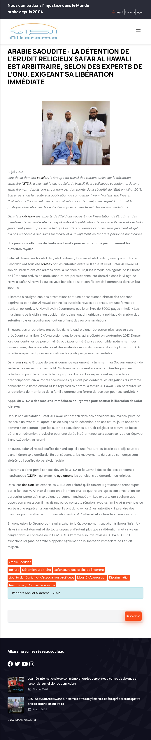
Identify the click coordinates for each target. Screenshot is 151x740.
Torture (13, 570)
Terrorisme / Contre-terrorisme (31, 585)
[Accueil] (35, 31)
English (119, 12)
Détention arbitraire (36, 570)
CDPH (32, 476)
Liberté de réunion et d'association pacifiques (41, 577)
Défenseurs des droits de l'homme (79, 570)
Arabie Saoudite (19, 562)
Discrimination (119, 577)
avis (24, 362)
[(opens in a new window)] (10, 664)
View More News (20, 720)
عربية (140, 12)
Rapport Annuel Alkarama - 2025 (36, 593)
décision (28, 485)
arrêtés (46, 264)
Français (130, 12)
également (65, 476)
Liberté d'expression (91, 577)
